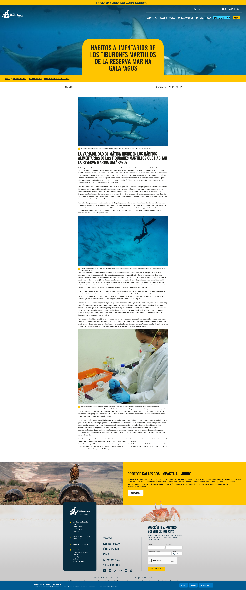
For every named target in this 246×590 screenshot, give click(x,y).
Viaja (209, 17)
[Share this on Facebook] (173, 87)
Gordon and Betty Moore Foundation (149, 444)
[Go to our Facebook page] (104, 570)
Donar (236, 17)
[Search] (195, 9)
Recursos (212, 9)
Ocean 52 (134, 446)
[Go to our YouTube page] (120, 570)
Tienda (218, 9)
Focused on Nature (124, 446)
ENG (240, 9)
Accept (183, 585)
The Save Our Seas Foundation (104, 446)
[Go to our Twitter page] (114, 570)
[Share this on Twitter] (177, 87)
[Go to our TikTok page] (131, 570)
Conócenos (108, 538)
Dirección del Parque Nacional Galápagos (101, 170)
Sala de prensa (35, 78)
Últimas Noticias (111, 559)
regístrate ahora (156, 569)
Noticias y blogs (19, 78)
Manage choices (206, 585)
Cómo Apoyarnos (111, 548)
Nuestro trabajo (167, 17)
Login (199, 9)
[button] (223, 9)
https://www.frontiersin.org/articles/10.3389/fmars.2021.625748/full (111, 441)
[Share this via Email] (169, 87)
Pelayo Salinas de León (110, 432)
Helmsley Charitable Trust (122, 444)
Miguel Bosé (154, 446)
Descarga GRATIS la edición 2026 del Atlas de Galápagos (121, 2)
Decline (193, 585)
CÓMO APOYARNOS (185, 17)
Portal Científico (222, 17)
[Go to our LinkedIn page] (125, 570)
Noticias (200, 17)
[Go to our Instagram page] (109, 570)
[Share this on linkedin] (181, 87)
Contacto (205, 9)
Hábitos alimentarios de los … (56, 78)
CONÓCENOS (152, 17)
